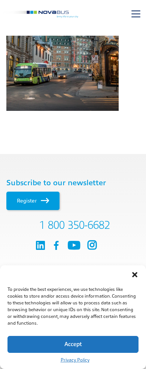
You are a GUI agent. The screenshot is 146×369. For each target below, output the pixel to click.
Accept (73, 344)
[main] (73, 73)
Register (27, 201)
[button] (135, 274)
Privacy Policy (75, 360)
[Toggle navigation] (136, 14)
